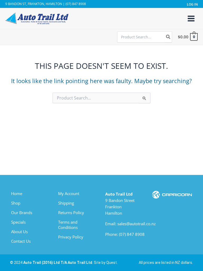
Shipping (66, 203)
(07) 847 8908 (132, 234)
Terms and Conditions (68, 224)
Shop (15, 203)
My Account (68, 193)
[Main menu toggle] (191, 18)
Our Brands (21, 212)
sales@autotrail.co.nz (136, 223)
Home (16, 193)
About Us (19, 231)
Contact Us (21, 241)
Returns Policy (71, 212)
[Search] (168, 37)
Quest (111, 262)
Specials (18, 222)
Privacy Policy (70, 237)
